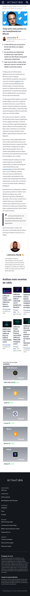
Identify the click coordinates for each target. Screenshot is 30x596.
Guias (2, 511)
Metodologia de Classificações (9, 500)
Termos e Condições (6, 539)
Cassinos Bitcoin (5, 532)
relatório (17, 81)
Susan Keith (7, 309)
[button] (27, 2)
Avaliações (4, 507)
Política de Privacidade (7, 543)
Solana (6, 464)
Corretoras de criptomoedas (8, 525)
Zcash (6, 403)
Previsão (3, 514)
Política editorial (5, 497)
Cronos (6, 423)
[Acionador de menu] (3, 2)
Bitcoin (6, 443)
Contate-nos (4, 493)
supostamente (7, 169)
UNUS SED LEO (9, 382)
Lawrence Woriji (14, 255)
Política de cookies (6, 546)
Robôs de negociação (7, 522)
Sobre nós (4, 490)
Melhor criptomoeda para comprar (10, 528)
